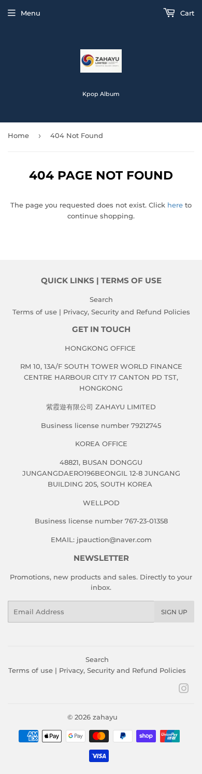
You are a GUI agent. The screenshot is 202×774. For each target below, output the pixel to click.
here (175, 205)
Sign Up (174, 612)
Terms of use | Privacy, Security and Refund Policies (101, 312)
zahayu (105, 717)
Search (101, 299)
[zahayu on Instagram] (184, 690)
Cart (186, 13)
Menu (30, 13)
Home (18, 135)
